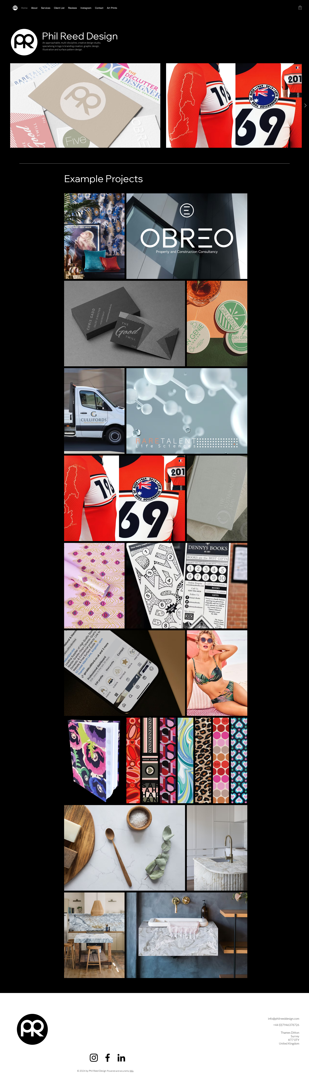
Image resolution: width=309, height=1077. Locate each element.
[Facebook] (107, 1057)
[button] (300, 8)
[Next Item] (305, 105)
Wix (131, 1071)
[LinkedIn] (121, 1057)
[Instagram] (93, 1057)
